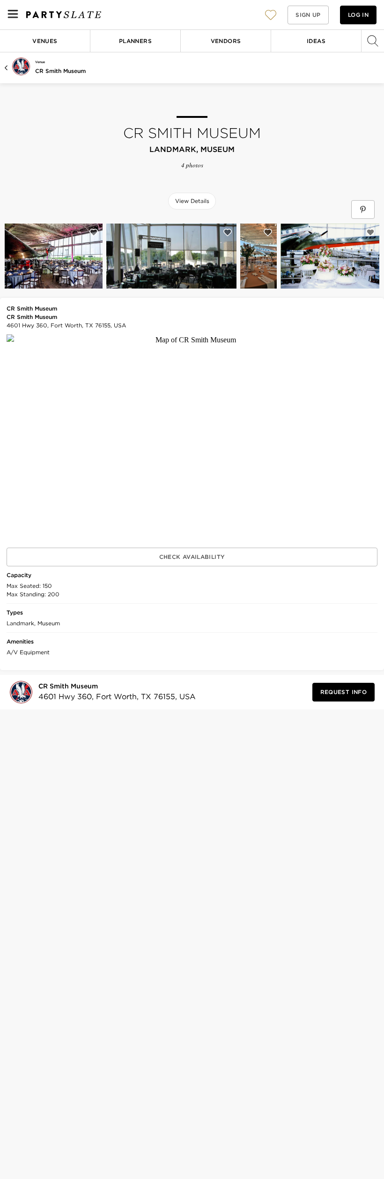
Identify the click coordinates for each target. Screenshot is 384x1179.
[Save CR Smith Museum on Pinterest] (363, 209)
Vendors (226, 40)
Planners (135, 40)
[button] (270, 14)
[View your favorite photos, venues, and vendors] (270, 15)
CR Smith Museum (60, 70)
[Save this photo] (93, 232)
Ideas (316, 40)
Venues (44, 40)
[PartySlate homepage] (63, 14)
